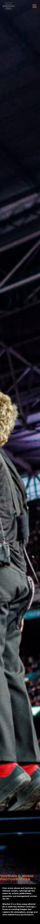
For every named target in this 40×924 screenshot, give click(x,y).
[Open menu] (34, 6)
